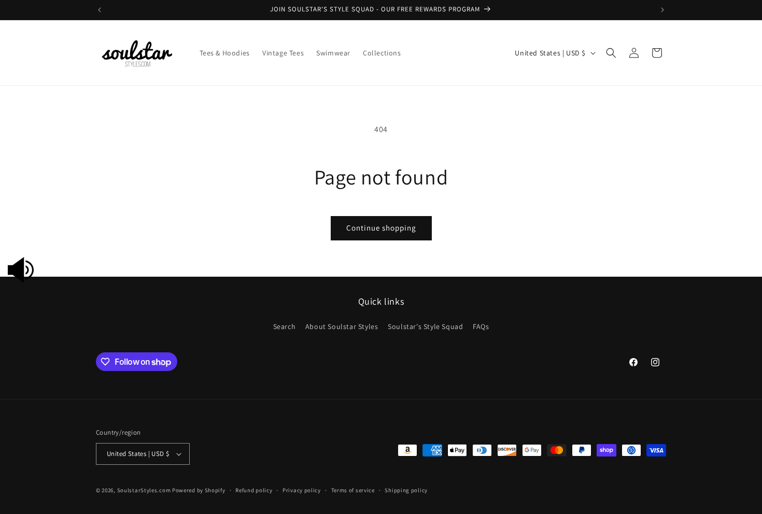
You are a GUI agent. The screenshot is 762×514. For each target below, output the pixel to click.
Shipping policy (406, 490)
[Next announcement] (662, 10)
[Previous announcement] (99, 10)
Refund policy (253, 490)
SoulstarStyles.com (144, 490)
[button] (611, 52)
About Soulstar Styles (341, 326)
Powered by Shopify (198, 490)
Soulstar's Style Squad (425, 326)
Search (284, 326)
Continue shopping (381, 228)
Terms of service (353, 490)
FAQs (481, 326)
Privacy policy (302, 490)
